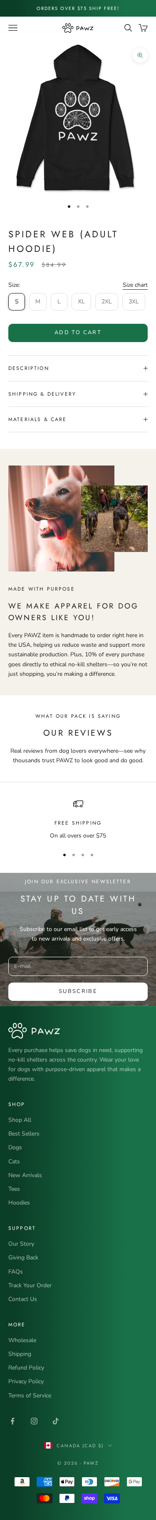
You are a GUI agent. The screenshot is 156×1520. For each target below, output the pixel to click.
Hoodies (19, 1203)
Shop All (19, 1120)
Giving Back (23, 1257)
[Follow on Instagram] (34, 1421)
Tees (14, 1189)
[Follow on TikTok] (56, 1421)
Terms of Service (29, 1395)
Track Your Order (30, 1285)
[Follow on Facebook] (12, 1421)
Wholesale (22, 1340)
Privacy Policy (26, 1381)
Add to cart (78, 332)
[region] (78, 819)
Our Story (21, 1244)
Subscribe (78, 991)
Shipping (19, 1354)
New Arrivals (25, 1175)
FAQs (15, 1272)
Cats (14, 1161)
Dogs (15, 1147)
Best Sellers (24, 1134)
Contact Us (22, 1299)
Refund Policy (26, 1368)
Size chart (135, 285)
